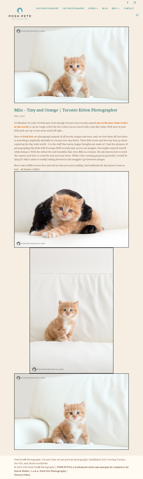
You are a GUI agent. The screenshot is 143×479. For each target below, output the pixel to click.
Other (92, 8)
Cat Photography (73, 8)
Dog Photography (47, 8)
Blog (105, 8)
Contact (129, 8)
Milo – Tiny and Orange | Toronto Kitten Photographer (65, 110)
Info (114, 8)
